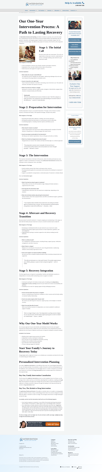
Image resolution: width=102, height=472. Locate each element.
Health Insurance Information (73, 453)
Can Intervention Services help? (73, 447)
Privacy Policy (53, 444)
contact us (57, 415)
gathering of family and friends (28, 391)
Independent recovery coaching (29, 283)
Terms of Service (54, 446)
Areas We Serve (54, 455)
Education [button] (57, 10)
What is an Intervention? (72, 443)
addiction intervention (30, 365)
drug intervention (38, 370)
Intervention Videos (71, 442)
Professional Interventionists (56, 452)
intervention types (28, 176)
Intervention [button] (32, 10)
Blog (69, 456)
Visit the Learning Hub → (75, 141)
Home (26, 10)
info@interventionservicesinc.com (25, 447)
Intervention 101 (71, 440)
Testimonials (53, 442)
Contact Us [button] (73, 10)
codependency (55, 282)
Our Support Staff (54, 451)
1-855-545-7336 (79, 5)
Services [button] (49, 10)
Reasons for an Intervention (73, 455)
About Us (52, 440)
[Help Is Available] (83, 3)
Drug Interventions (71, 449)
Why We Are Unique (54, 443)
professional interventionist (49, 160)
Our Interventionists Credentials (57, 453)
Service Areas (66, 10)
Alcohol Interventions (72, 448)
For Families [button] (41, 10)
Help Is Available (73, 2)
